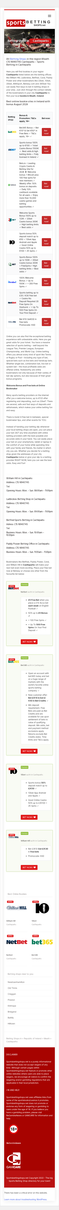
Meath (47, 1038)
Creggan (12, 994)
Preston (11, 1000)
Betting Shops (18, 59)
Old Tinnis (12, 988)
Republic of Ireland (33, 1038)
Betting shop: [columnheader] (11, 118)
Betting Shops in (14, 1038)
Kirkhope (12, 1006)
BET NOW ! (28, 641)
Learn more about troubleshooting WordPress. (25, 1199)
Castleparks (39, 592)
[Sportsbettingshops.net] (29, 23)
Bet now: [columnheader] (46, 118)
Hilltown (11, 1023)
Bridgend (12, 1011)
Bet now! (46, 132)
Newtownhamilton (16, 982)
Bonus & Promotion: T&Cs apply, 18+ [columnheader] (27, 118)
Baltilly (11, 1017)
